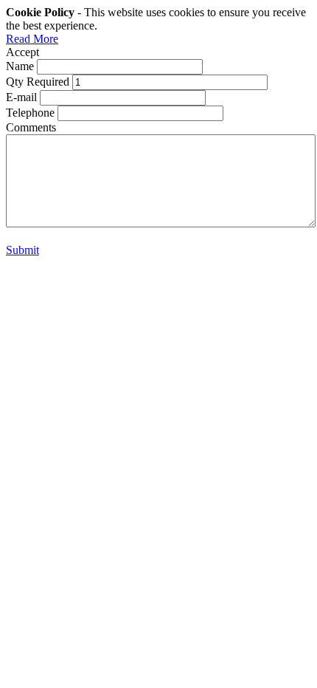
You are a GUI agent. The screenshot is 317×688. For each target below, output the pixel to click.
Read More (32, 38)
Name (20, 66)
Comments (31, 127)
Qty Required (37, 81)
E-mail (21, 97)
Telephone (30, 112)
